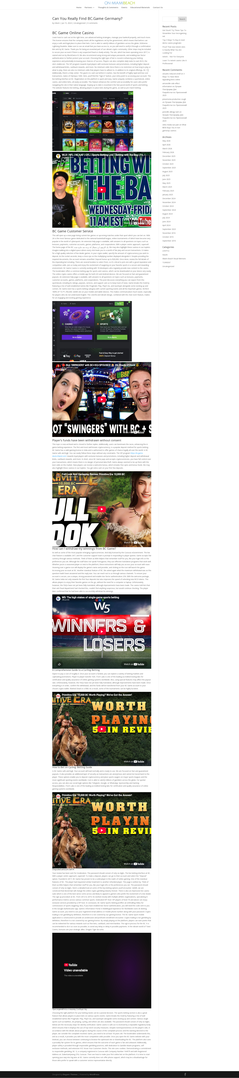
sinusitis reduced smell (171, 73)
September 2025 (169, 167)
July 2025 (166, 175)
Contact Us (158, 8)
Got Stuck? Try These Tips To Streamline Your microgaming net (174, 33)
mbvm (57, 23)
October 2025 (168, 164)
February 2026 (168, 152)
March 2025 (167, 187)
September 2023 (169, 229)
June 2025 (166, 179)
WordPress (94, 1074)
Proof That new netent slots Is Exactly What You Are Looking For (173, 50)
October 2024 (168, 206)
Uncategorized (79, 23)
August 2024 (167, 214)
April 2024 (166, 225)
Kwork (165, 255)
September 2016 (169, 241)
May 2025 (166, 183)
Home (78, 8)
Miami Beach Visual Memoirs (174, 258)
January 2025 (167, 194)
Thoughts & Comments (108, 8)
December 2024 (168, 198)
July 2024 (166, 217)
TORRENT (166, 262)
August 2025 (167, 171)
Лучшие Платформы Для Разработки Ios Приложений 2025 (174, 105)
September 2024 (169, 210)
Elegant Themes (70, 1074)
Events (124, 8)
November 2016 (169, 233)
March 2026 (167, 148)
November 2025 (169, 160)
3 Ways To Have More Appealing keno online (173, 76)
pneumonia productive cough (174, 99)
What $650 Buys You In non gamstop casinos (174, 128)
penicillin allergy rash (170, 112)
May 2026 (166, 141)
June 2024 (166, 221)
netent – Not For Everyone (173, 56)
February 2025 (168, 191)
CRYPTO (165, 251)
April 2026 (166, 144)
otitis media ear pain (170, 125)
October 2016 (168, 237)
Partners (88, 8)
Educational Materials (140, 8)
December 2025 (168, 156)
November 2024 (169, 202)
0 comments (92, 23)
